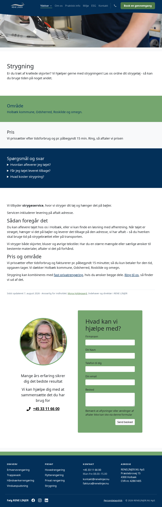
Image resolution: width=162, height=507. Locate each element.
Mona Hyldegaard (77, 293)
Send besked (125, 422)
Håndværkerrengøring (20, 480)
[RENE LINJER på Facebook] (33, 500)
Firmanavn (91, 336)
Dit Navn (90, 349)
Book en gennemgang (138, 5)
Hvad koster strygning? (27, 176)
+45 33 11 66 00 (46, 408)
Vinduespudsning (17, 486)
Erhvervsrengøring (18, 470)
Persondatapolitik (113, 500)
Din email (91, 376)
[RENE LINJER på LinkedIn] (46, 500)
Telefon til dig (93, 363)
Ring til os (132, 275)
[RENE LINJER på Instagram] (40, 500)
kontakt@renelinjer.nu (96, 479)
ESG (93, 5)
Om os (59, 5)
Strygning (51, 486)
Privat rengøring (55, 480)
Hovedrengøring (55, 470)
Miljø (86, 5)
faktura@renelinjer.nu (96, 483)
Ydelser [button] (44, 5)
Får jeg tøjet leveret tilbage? (30, 170)
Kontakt (103, 5)
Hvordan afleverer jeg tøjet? (30, 164)
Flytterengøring (54, 475)
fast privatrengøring (68, 275)
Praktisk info (72, 5)
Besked (89, 389)
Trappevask (14, 475)
